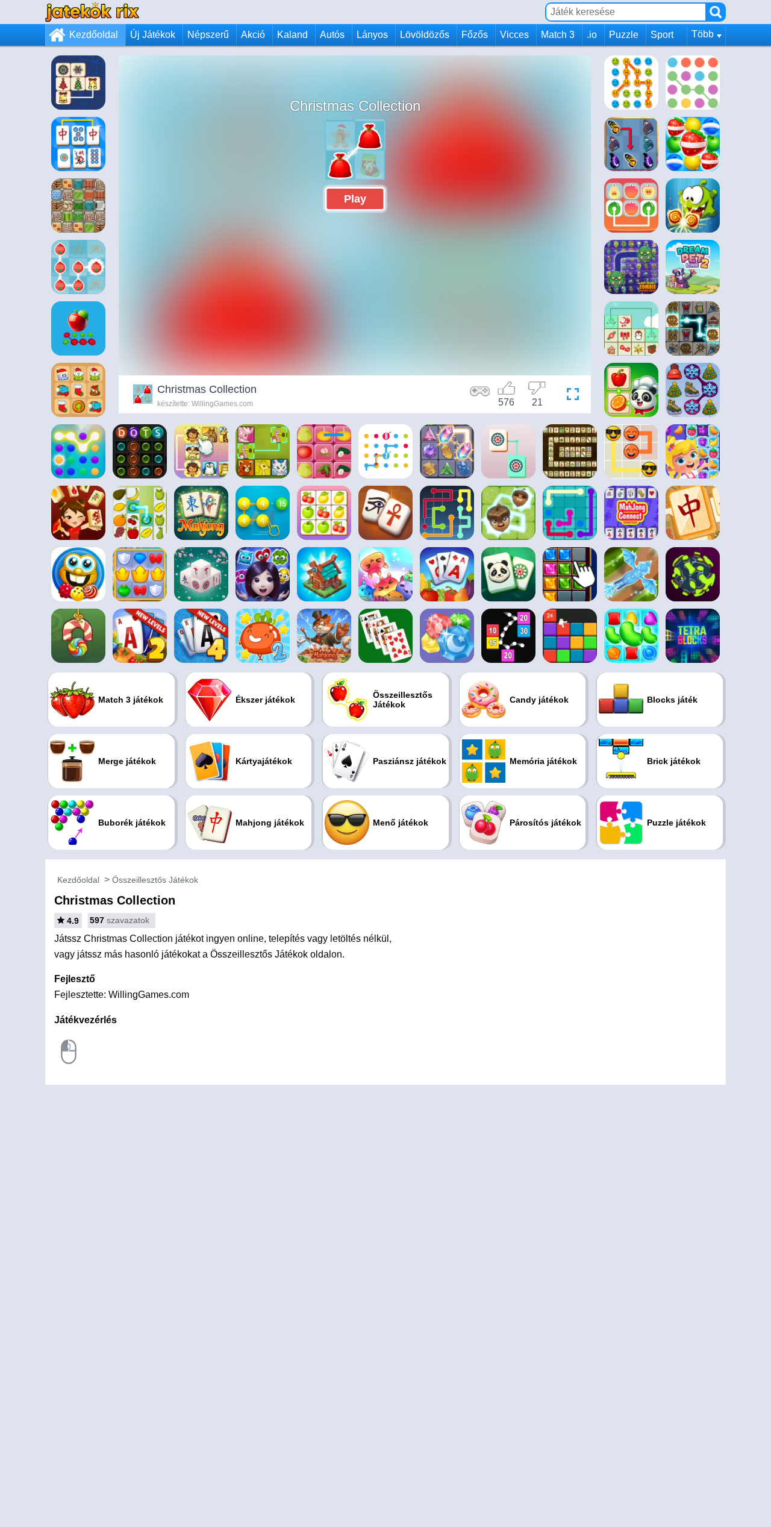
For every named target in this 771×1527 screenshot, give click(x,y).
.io (592, 35)
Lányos (372, 35)
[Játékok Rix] (92, 12)
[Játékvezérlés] (480, 395)
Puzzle (623, 35)
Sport (662, 35)
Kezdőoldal (93, 35)
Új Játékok (152, 35)
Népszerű (208, 35)
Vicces (514, 35)
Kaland (292, 35)
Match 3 (558, 35)
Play (355, 199)
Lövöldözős (424, 35)
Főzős (474, 35)
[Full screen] (570, 395)
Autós (332, 35)
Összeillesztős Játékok (155, 880)
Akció (253, 35)
